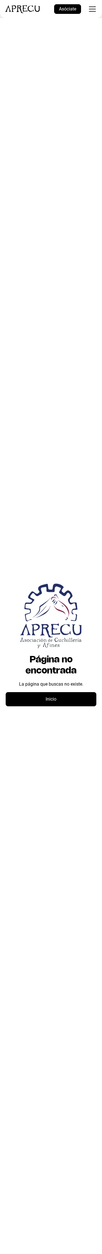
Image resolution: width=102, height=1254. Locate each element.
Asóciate (67, 9)
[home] (22, 9)
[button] (91, 9)
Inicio (51, 699)
